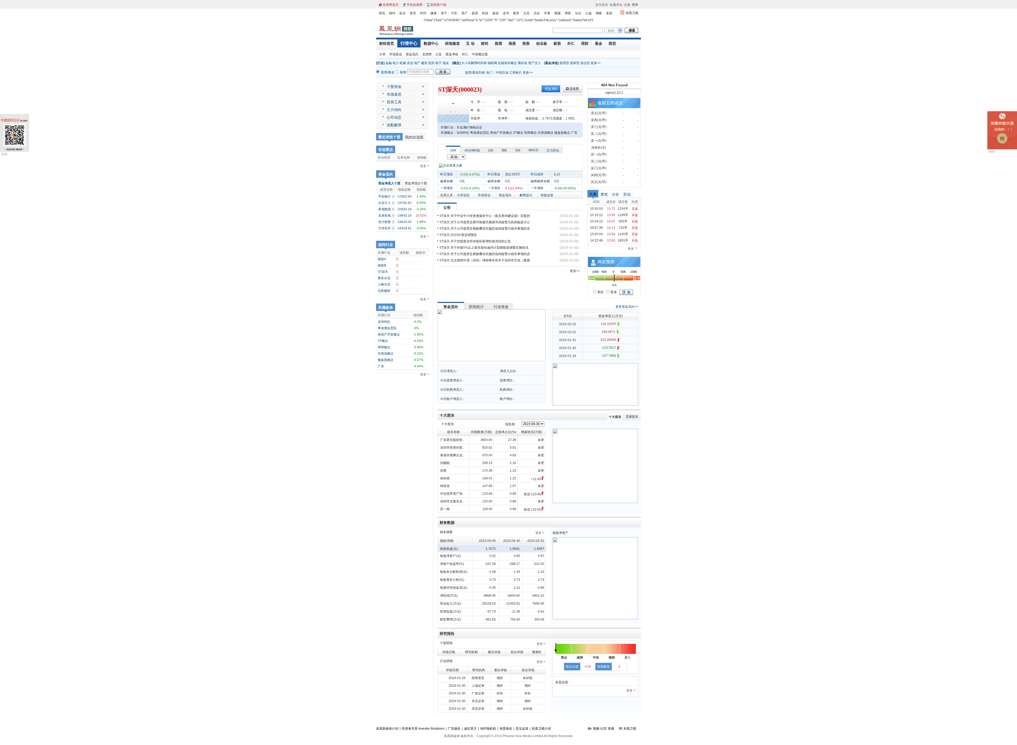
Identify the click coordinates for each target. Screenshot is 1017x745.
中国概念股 (480, 54)
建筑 (424, 63)
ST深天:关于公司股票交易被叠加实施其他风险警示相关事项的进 (484, 228)
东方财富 (384, 222)
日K (490, 150)
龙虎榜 (427, 54)
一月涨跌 (494, 188)
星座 (609, 13)
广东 (381, 366)
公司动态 (394, 117)
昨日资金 (494, 174)
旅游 (495, 13)
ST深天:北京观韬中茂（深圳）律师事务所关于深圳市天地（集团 (484, 260)
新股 (557, 43)
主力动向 (394, 110)
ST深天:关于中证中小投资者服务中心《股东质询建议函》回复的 (484, 216)
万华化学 (384, 228)
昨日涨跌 (446, 174)
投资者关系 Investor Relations (423, 728)
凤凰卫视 (632, 13)
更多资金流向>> (626, 307)
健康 (433, 13)
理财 (584, 43)
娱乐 (402, 13)
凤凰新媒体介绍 (387, 728)
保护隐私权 (488, 728)
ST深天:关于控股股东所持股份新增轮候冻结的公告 (475, 241)
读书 (506, 13)
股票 (498, 43)
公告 (438, 54)
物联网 (492, 63)
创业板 (541, 43)
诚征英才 (470, 728)
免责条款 (505, 728)
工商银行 (515, 72)
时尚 (423, 13)
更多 (423, 166)
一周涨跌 (446, 188)
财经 (392, 13)
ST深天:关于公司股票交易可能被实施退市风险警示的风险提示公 (484, 222)
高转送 (522, 63)
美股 (526, 43)
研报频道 (452, 43)
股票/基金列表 (475, 72)
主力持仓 (552, 150)
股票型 (564, 63)
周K (504, 150)
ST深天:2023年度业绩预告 (458, 235)
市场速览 (394, 94)
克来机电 (384, 215)
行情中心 (408, 43)
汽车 (454, 13)
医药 (431, 63)
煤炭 (446, 63)
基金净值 (451, 54)
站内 (611, 31)
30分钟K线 (472, 150)
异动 (627, 194)
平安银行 (384, 196)
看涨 (613, 292)
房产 (464, 13)
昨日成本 (537, 174)
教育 (516, 13)
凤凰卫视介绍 (541, 728)
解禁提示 (526, 195)
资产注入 (534, 63)
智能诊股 (547, 195)
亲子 (444, 13)
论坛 (578, 13)
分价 (615, 194)
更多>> (596, 63)
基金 (598, 43)
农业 (410, 63)
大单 (382, 54)
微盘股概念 (386, 360)
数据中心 (431, 43)
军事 (547, 13)
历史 (537, 13)
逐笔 (604, 194)
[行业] (380, 63)
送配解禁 (394, 125)
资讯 (382, 13)
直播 (611, 728)
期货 (612, 43)
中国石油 (502, 72)
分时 (453, 150)
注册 (627, 5)
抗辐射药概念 (507, 63)
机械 (403, 63)
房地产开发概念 (389, 334)
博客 (568, 13)
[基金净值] (551, 63)
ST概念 (383, 341)
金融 (388, 63)
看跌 (600, 292)
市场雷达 (395, 54)
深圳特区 (384, 322)
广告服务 (454, 728)
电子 (438, 63)
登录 (635, 5)
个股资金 (394, 86)
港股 (512, 43)
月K (517, 150)
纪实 (603, 728)
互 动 (470, 43)
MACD (533, 150)
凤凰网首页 (391, 5)
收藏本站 (616, 5)
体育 (413, 13)
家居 (475, 13)
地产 (417, 63)
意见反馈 (522, 728)
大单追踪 (463, 195)
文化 (526, 13)
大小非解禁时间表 (474, 63)
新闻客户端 (438, 5)
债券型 (574, 63)
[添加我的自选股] (393, 196)
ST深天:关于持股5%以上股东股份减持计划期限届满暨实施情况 (483, 247)
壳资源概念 (386, 353)
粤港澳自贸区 (387, 328)
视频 (557, 13)
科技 (485, 13)
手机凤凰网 (414, 5)
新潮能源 (384, 209)
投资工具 (394, 102)
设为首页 (601, 5)
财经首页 (386, 43)
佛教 (599, 13)
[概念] (456, 63)
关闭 (4, 154)
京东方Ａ (384, 203)
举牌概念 (384, 347)
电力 (395, 63)
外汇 (571, 43)
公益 (588, 13)
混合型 (585, 63)
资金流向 (412, 54)
